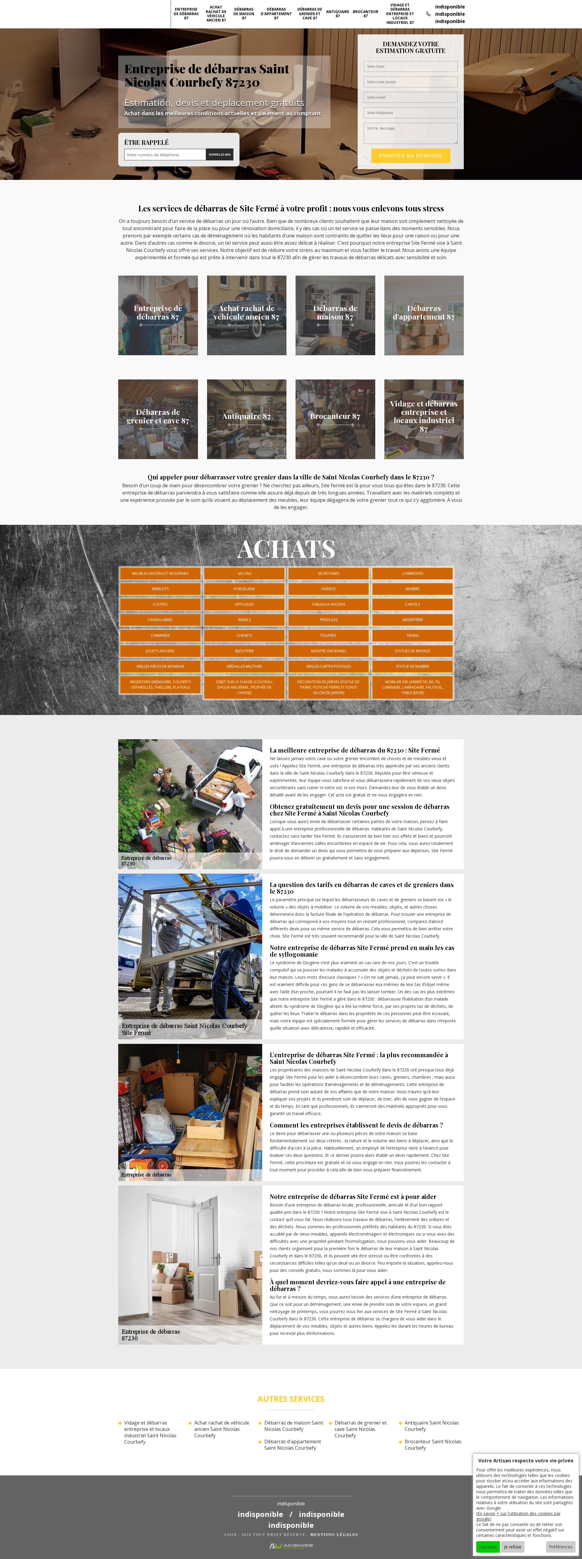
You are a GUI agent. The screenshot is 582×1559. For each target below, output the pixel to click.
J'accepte (488, 1547)
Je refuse (512, 1547)
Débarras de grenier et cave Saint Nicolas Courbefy (361, 1429)
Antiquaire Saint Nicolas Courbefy (432, 1426)
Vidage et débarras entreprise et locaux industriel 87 (400, 13)
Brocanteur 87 (365, 13)
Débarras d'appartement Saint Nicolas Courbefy (292, 1444)
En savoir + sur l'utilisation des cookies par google (518, 1516)
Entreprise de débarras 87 (186, 14)
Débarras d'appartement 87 (276, 14)
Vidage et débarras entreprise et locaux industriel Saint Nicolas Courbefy (150, 1432)
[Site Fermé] (291, 1491)
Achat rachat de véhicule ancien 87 (216, 14)
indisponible (450, 6)
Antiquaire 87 (337, 13)
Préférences (561, 1547)
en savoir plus (158, 353)
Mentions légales (334, 1535)
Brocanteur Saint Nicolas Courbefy (433, 1444)
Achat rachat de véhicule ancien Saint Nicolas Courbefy (221, 1429)
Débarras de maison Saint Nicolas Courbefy (293, 1426)
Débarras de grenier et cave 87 (309, 14)
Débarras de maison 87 (243, 14)
